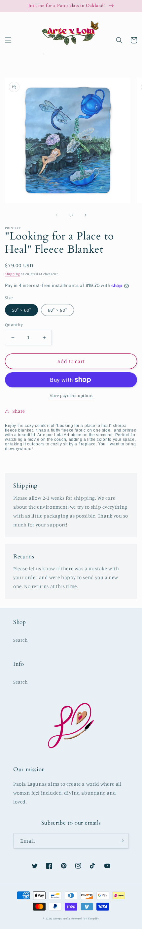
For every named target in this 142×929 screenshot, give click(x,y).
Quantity (14, 324)
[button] (8, 40)
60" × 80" (57, 310)
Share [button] (19, 411)
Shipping (12, 274)
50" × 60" (21, 310)
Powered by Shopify (85, 918)
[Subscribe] (121, 841)
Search (20, 640)
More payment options (71, 395)
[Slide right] (85, 215)
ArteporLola (61, 918)
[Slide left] (56, 215)
